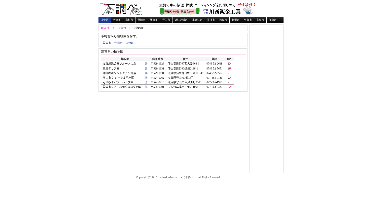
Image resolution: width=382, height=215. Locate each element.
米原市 (223, 19)
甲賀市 (248, 19)
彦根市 (129, 19)
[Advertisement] (266, 38)
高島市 (260, 19)
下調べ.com (120, 9)
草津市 (141, 19)
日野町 (130, 42)
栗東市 (154, 19)
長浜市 (211, 19)
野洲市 (236, 19)
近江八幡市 (181, 19)
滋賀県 (104, 19)
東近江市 (197, 19)
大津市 (117, 19)
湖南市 (273, 19)
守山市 (166, 19)
